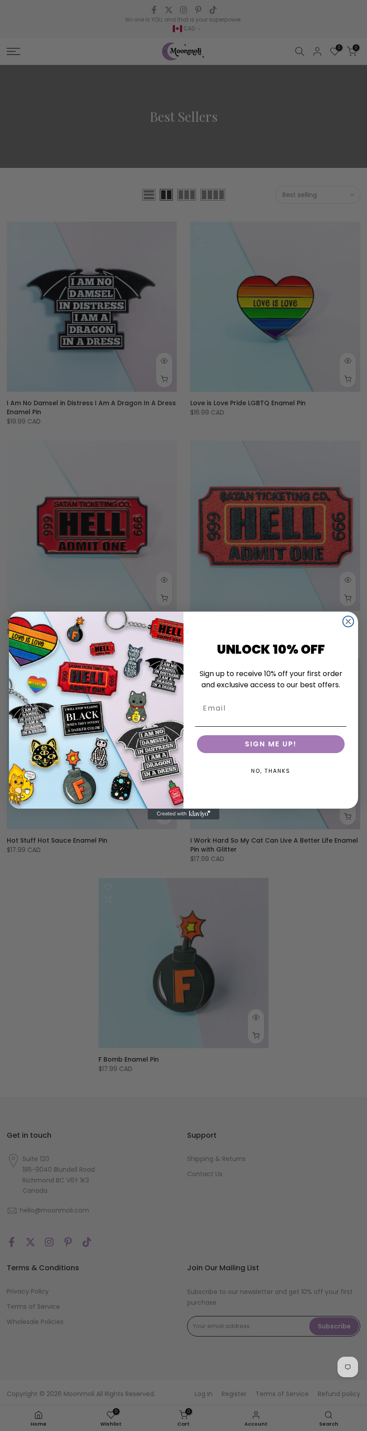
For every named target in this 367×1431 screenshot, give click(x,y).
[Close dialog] (348, 621)
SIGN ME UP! (271, 744)
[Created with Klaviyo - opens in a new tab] (183, 814)
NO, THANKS (270, 771)
